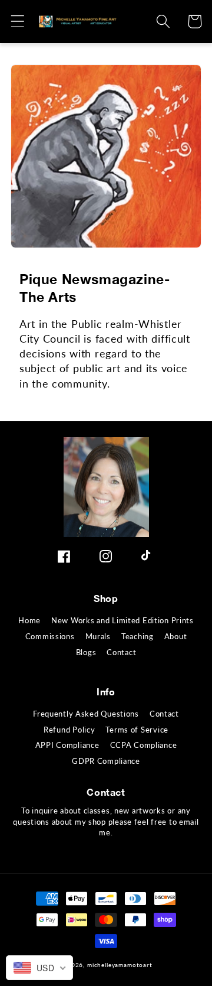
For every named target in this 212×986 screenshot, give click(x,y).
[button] (18, 21)
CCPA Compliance (143, 745)
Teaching (137, 636)
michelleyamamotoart (120, 964)
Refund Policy (69, 729)
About (175, 636)
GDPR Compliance (106, 761)
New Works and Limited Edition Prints (122, 620)
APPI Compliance (67, 745)
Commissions (50, 636)
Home (29, 620)
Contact (121, 652)
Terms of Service (136, 729)
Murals (98, 636)
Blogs (86, 652)
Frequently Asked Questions (86, 713)
